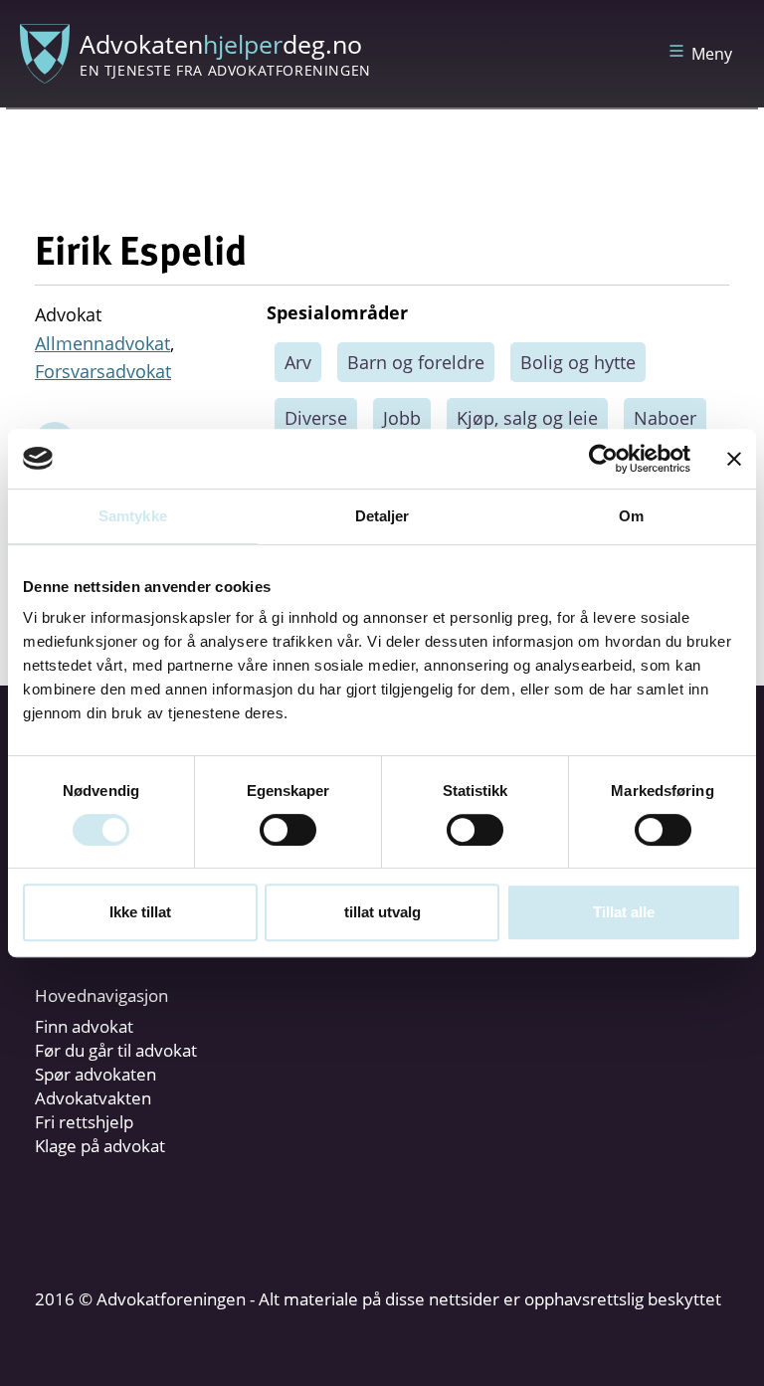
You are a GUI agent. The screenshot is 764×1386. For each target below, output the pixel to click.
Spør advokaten (95, 1074)
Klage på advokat (100, 1145)
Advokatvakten (93, 1098)
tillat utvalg (382, 911)
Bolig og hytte (578, 362)
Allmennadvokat (102, 343)
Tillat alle (624, 911)
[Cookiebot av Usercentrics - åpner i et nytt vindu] (603, 459)
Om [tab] (631, 515)
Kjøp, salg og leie (527, 418)
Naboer (665, 418)
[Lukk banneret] (734, 459)
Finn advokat (84, 1026)
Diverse (316, 418)
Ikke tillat (140, 911)
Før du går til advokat (116, 1050)
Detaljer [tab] (382, 515)
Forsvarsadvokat (103, 371)
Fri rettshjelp (84, 1121)
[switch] (288, 830)
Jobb (402, 418)
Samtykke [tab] (132, 515)
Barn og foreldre (415, 362)
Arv (298, 362)
